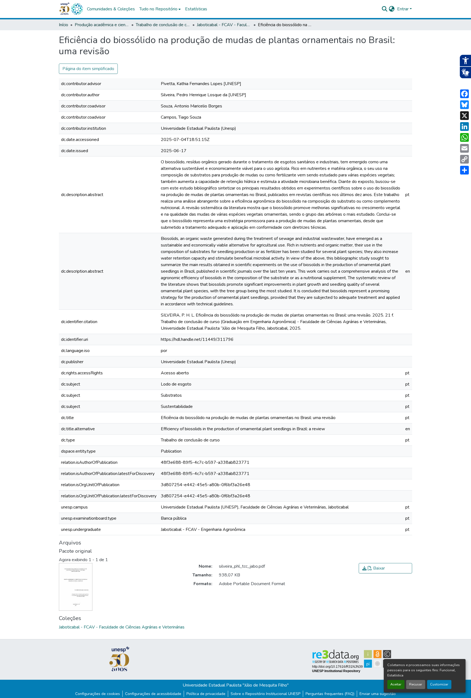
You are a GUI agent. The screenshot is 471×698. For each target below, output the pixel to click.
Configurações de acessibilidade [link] (153, 693)
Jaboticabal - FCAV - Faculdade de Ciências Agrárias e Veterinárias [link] (224, 25)
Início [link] (63, 25)
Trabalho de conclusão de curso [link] (163, 25)
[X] (464, 115)
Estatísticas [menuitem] (196, 9)
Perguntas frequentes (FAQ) (330, 693)
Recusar (415, 684)
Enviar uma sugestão (378, 693)
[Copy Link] (464, 159)
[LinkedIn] (464, 126)
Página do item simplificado (88, 69)
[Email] (464, 148)
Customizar (439, 684)
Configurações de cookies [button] (97, 693)
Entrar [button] (403, 9)
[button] (77, 9)
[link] (385, 568)
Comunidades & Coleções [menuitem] (111, 9)
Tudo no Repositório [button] (158, 9)
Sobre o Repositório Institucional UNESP (265, 693)
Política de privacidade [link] (205, 693)
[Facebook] (464, 93)
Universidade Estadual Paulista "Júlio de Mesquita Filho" (236, 685)
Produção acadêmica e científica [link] (102, 25)
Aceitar (395, 684)
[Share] (464, 170)
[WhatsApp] (464, 137)
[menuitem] (160, 9)
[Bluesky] (464, 104)
